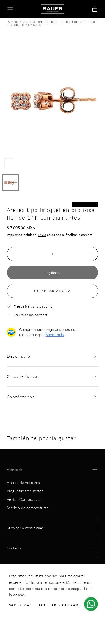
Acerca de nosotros (23, 482)
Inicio (12, 21)
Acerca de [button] (15, 469)
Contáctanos (21, 396)
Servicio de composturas (27, 507)
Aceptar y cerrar (58, 605)
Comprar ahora (52, 291)
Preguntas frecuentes (25, 491)
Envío (42, 235)
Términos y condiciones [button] (25, 528)
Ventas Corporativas (24, 499)
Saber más (20, 605)
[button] (10, 9)
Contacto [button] (14, 548)
